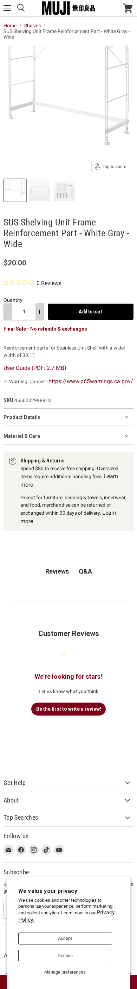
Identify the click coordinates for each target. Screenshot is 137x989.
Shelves (32, 25)
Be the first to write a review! (68, 709)
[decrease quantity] (8, 311)
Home (10, 25)
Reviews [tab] (57, 571)
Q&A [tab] (85, 571)
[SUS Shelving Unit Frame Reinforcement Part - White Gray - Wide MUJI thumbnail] (15, 190)
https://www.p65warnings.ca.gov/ (90, 381)
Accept (65, 938)
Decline (65, 955)
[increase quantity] (39, 311)
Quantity (13, 300)
